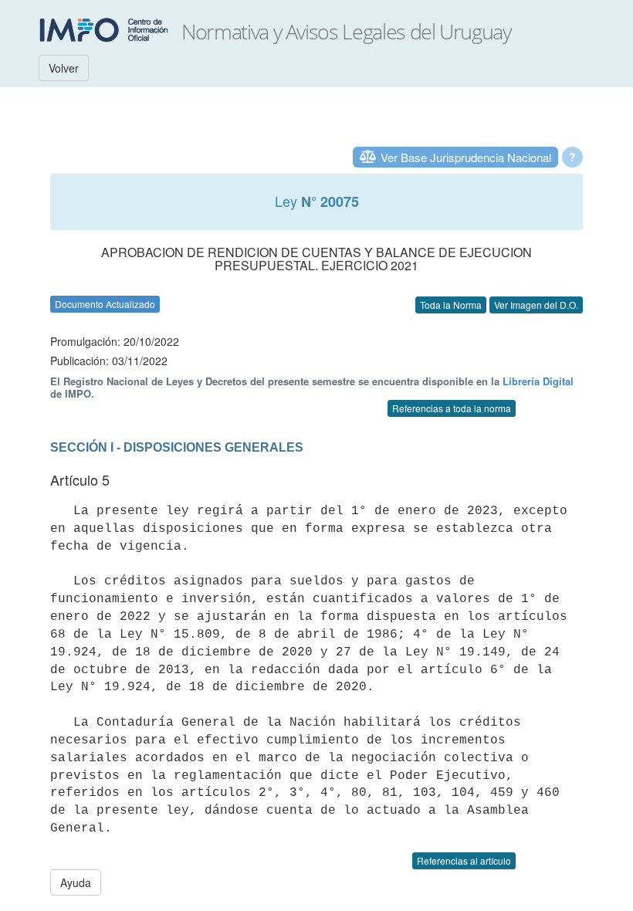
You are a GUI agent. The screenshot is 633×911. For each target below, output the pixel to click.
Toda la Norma (451, 304)
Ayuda (75, 882)
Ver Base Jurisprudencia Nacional (466, 157)
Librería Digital (538, 381)
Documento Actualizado (105, 303)
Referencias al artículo (464, 860)
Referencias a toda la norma (451, 408)
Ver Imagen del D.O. (536, 304)
